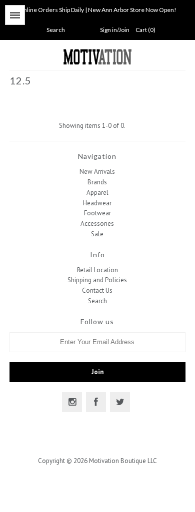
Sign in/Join (115, 29)
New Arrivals (97, 171)
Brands (97, 182)
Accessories (97, 223)
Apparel (97, 192)
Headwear (97, 203)
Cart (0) (146, 29)
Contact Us (97, 290)
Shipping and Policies (97, 280)
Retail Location (97, 270)
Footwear (97, 213)
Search (97, 301)
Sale (97, 234)
